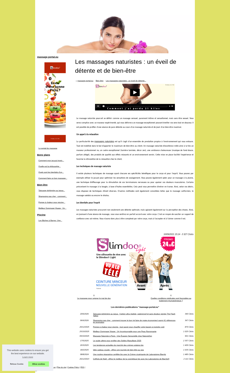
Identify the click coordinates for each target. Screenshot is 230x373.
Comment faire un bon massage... (52, 178)
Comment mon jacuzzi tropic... (51, 160)
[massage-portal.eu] (115, 26)
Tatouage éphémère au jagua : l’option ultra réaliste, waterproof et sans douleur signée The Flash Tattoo (134, 315)
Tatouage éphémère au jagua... (51, 190)
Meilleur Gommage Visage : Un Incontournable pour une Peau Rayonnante (124, 331)
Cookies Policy (73, 367)
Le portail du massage (47, 148)
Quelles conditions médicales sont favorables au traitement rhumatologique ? (171, 299)
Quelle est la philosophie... (49, 166)
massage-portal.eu (85, 81)
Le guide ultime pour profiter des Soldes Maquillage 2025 (117, 341)
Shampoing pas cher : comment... (52, 196)
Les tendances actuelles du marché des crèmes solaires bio (118, 345)
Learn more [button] (27, 357)
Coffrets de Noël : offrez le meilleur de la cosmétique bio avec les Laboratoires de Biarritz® (131, 359)
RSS (82, 367)
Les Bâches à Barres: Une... (50, 220)
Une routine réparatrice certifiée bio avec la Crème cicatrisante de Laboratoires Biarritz (129, 354)
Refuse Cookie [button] (16, 364)
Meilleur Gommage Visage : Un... (52, 208)
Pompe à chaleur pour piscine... (51, 202)
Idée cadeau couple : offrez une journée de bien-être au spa (118, 350)
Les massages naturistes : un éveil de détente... (126, 81)
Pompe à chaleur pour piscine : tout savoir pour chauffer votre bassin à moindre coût (128, 327)
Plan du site (61, 367)
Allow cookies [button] (38, 364)
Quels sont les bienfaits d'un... (51, 172)
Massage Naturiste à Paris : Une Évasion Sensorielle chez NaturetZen (122, 336)
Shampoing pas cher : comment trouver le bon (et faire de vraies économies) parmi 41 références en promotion (134, 321)
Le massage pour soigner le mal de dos (94, 298)
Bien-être (99, 81)
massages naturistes (104, 141)
